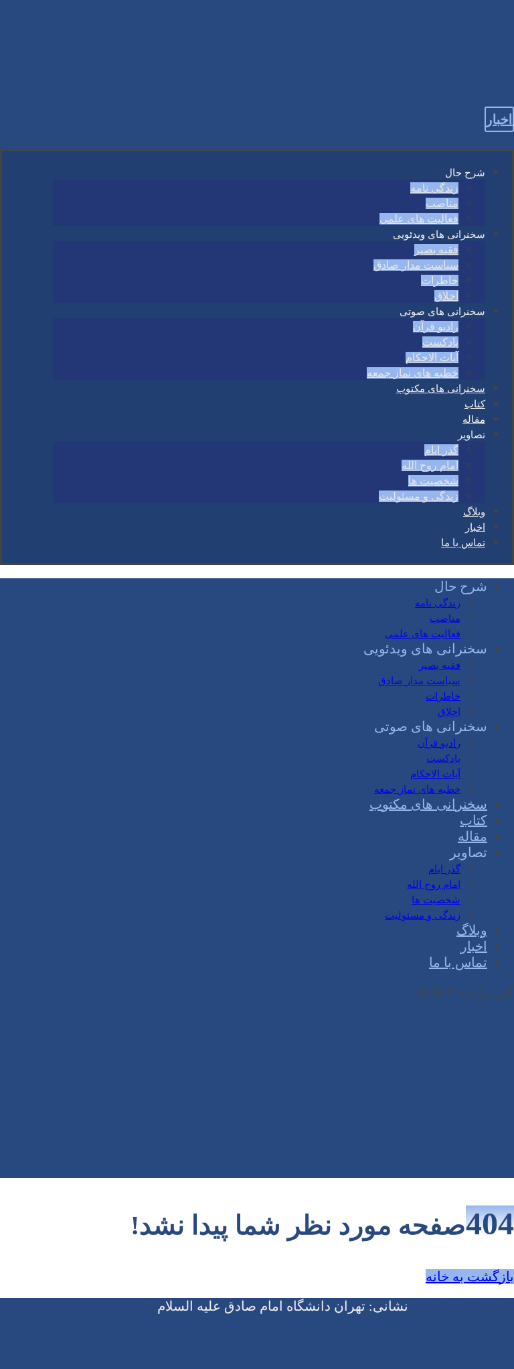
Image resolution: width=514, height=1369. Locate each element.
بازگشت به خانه (470, 1276)
